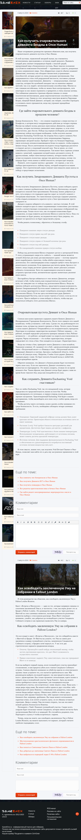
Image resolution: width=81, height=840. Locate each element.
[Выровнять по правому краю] (34, 522)
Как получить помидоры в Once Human (36, 485)
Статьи (37, 3)
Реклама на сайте (54, 811)
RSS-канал (51, 808)
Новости (26, 3)
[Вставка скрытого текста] (68, 522)
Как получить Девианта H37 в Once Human (37, 481)
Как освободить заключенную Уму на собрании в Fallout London (46, 737)
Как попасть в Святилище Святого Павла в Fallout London (43, 747)
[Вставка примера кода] (62, 522)
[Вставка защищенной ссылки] (55, 522)
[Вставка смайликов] (45, 522)
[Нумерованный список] (41, 522)
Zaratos (34, 13)
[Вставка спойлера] (65, 522)
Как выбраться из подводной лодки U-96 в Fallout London (43, 754)
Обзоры (48, 3)
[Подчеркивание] (24, 522)
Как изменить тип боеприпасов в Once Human (39, 477)
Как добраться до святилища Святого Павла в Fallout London (45, 750)
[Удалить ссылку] (52, 522)
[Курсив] (20, 522)
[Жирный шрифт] (17, 522)
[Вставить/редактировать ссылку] (49, 522)
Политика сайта (53, 814)
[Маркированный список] (38, 522)
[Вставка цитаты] (59, 522)
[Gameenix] (10, 3)
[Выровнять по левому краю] (28, 522)
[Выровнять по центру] (31, 522)
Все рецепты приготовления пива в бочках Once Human (43, 488)
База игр (57, 5)
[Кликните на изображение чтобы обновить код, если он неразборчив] (58, 552)
